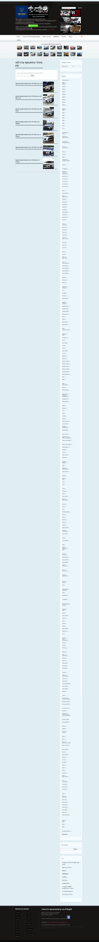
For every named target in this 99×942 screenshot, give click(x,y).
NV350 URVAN (65, 512)
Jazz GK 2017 (65, 273)
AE (63, 639)
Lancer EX (64, 423)
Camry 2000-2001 (66, 683)
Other (63, 547)
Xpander (64, 457)
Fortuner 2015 (65, 714)
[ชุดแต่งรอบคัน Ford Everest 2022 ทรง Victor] (46, 48)
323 (63, 335)
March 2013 (64, 500)
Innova (64, 731)
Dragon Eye (65, 314)
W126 (63, 91)
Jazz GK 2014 (65, 270)
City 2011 (64, 202)
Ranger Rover (65, 603)
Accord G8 (64, 184)
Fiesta (63, 564)
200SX (63, 462)
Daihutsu (64, 548)
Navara (64, 504)
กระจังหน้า (64, 599)
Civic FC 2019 (65, 238)
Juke (63, 493)
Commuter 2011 (65, 701)
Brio (63, 190)
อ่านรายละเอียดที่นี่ (50, 29)
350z (63, 465)
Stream (64, 282)
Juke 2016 (64, 496)
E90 (63, 123)
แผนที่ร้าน (19, 40)
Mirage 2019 (65, 430)
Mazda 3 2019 (65, 369)
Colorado (64, 141)
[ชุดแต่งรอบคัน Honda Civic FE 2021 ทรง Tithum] (46, 54)
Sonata (64, 295)
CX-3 (63, 340)
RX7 (63, 376)
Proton (64, 581)
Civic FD (64, 242)
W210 (63, 104)
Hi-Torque (64, 647)
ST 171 (64, 759)
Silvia (63, 517)
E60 (63, 120)
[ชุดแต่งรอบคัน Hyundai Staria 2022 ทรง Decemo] (66, 48)
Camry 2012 (64, 686)
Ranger (63, 574)
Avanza (64, 672)
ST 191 (64, 762)
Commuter (64, 698)
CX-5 (63, 348)
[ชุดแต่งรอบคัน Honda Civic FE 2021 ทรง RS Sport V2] (33, 54)
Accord (64, 172)
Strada (63, 449)
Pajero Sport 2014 (66, 437)
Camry (63, 675)
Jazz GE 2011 (65, 268)
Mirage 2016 (65, 427)
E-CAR (63, 416)
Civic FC (64, 237)
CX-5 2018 (64, 350)
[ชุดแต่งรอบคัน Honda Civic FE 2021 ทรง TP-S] (26, 54)
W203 (63, 102)
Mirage (64, 426)
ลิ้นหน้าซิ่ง (64, 834)
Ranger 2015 (64, 575)
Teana (63, 530)
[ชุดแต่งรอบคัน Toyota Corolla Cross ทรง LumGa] (79, 54)
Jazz (63, 262)
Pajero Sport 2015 (66, 444)
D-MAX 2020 (65, 311)
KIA (63, 328)
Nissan (64, 461)
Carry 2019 (64, 615)
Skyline (64, 519)
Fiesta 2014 (64, 565)
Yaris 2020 (64, 809)
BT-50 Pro (64, 337)
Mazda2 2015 (65, 371)
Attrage (64, 395)
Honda (64, 171)
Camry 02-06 (65, 676)
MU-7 (63, 316)
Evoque (64, 605)
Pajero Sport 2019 (66, 440)
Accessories (65, 80)
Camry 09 (64, 681)
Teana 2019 (64, 533)
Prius (63, 739)
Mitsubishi (64, 394)
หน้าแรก (18, 36)
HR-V (63, 257)
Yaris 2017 (64, 807)
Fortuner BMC (65, 722)
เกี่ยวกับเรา (64, 36)
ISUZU (63, 302)
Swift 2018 (64, 628)
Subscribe (81, 36)
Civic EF (64, 224)
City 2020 (64, 209)
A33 (63, 484)
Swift (63, 626)
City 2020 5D (65, 212)
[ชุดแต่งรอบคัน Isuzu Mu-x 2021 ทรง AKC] (59, 48)
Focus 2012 (64, 570)
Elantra (64, 287)
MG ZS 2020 (65, 390)
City (63, 195)
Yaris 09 (64, 799)
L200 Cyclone (65, 421)
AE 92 (63, 645)
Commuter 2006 (65, 699)
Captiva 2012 (65, 137)
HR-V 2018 (64, 258)
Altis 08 (64, 658)
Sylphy (64, 525)
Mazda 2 (64, 356)
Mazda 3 (64, 358)
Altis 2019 (64, 668)
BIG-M (63, 475)
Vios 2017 (64, 789)
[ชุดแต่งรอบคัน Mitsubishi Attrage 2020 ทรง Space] (73, 54)
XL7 (63, 633)
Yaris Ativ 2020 (65, 814)
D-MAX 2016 (65, 308)
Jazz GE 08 (64, 265)
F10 (63, 125)
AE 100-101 (64, 640)
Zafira (63, 164)
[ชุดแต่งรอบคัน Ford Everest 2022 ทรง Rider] (26, 48)
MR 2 (63, 736)
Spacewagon (65, 447)
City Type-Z (64, 217)
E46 (63, 118)
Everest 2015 (65, 557)
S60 (63, 826)
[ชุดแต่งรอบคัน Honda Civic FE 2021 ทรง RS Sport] (39, 54)
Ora (63, 544)
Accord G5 (64, 176)
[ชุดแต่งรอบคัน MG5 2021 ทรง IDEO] (59, 54)
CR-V (63, 251)
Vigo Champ (65, 776)
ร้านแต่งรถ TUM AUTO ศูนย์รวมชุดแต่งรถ (31, 36)
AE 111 (63, 642)
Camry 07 (64, 678)
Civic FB (64, 235)
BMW (63, 109)
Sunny (63, 522)
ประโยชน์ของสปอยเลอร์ (67, 891)
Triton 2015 (65, 454)
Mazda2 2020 (65, 374)
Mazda (64, 334)
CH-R (63, 695)
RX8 (63, 379)
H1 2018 (64, 293)
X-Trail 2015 (65, 540)
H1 (62, 290)
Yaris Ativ (64, 812)
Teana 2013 (64, 531)
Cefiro (63, 478)
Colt (63, 413)
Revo (63, 741)
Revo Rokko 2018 (66, 742)
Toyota (64, 638)
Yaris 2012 (64, 802)
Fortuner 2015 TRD (66, 715)
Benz (63, 82)
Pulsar (63, 514)
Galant (63, 418)
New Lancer (65, 434)
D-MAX (64, 303)
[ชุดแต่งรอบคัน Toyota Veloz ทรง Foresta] (19, 48)
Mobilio (64, 277)
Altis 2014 (64, 663)
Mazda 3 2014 (65, 363)
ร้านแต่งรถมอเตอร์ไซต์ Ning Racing (53, 922)
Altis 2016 (64, 665)
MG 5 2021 (64, 384)
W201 (63, 97)
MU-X (63, 319)
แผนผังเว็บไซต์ (65, 883)
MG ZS (63, 387)
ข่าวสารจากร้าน (66, 831)
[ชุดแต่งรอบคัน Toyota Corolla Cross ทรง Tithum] (79, 48)
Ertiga (63, 623)
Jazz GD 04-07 (65, 263)
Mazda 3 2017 (65, 366)
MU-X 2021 (64, 324)
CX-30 (63, 345)
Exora (63, 582)
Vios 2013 (64, 786)
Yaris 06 (64, 797)
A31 (63, 479)
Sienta (63, 752)
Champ (64, 408)
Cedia (63, 405)
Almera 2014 (65, 469)
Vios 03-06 (64, 781)
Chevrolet (64, 132)
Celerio (64, 618)
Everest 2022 (65, 562)
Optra (63, 151)
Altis (63, 654)
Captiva (64, 136)
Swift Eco (64, 631)
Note (63, 506)
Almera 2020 (65, 471)
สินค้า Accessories (47, 36)
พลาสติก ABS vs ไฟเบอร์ (67, 888)
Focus (63, 569)
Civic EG (64, 227)
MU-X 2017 (64, 322)
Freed (63, 254)
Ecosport (64, 554)
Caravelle (64, 590)
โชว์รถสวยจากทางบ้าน (67, 894)
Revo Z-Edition (65, 745)
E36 (63, 115)
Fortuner (64, 713)
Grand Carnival (66, 329)
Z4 (62, 128)
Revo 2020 (64, 749)
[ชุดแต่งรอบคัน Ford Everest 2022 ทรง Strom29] (33, 48)
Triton (63, 452)
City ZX (63, 219)
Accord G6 (64, 178)
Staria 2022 (65, 298)
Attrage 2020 (65, 401)
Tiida (63, 537)
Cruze (63, 146)
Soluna (64, 757)
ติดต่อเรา (70, 36)
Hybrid (63, 691)
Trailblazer (64, 159)
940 (63, 824)
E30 (63, 110)
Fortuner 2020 (65, 719)
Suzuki (64, 609)
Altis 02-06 (64, 655)
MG (63, 383)
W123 (63, 86)
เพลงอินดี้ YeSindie (64, 922)
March (63, 499)
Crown (63, 710)
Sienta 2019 (65, 754)
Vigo (63, 775)
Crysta (63, 732)
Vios (63, 780)
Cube (63, 488)
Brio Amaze (65, 193)
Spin (63, 157)
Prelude (64, 280)
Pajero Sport (65, 436)
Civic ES (64, 232)
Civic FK (64, 247)
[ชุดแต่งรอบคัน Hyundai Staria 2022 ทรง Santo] (19, 54)
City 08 (63, 199)
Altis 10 (64, 660)
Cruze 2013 (64, 147)
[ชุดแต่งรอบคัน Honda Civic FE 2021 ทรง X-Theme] (53, 54)
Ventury (64, 772)
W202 (63, 99)
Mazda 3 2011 (65, 361)
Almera (64, 468)
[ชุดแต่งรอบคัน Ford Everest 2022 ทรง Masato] (39, 48)
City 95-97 (64, 214)
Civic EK (64, 230)
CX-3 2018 (64, 343)
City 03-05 (64, 196)
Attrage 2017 (65, 399)
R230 (63, 84)
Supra (63, 765)
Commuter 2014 (65, 704)
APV (63, 610)
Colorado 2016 (65, 142)
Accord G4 (64, 173)
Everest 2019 (65, 559)
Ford (63, 553)
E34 (63, 112)
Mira (63, 549)
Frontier (64, 491)
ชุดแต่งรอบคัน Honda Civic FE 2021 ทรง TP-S (29, 83)
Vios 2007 (64, 784)
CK (63, 410)
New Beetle (64, 595)
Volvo (63, 820)
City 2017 (64, 207)
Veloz (63, 770)
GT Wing (64, 168)
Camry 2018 (64, 688)
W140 (63, 94)
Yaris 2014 (64, 804)
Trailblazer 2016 (65, 160)
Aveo (63, 133)
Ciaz (63, 620)
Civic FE (64, 245)
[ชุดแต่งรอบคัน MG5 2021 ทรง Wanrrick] (66, 54)
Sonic (63, 154)
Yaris (63, 796)
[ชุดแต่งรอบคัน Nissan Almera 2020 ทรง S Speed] (73, 48)
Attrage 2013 (65, 396)
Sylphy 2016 (65, 527)
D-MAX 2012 (65, 306)
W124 (63, 89)
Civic (63, 223)
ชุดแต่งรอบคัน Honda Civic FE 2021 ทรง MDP (29, 147)
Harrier (63, 726)
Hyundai (64, 286)
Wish (63, 793)
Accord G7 (64, 181)
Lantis (63, 353)
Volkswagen (65, 589)
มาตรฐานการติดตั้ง (66, 886)
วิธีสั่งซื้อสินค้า (56, 36)
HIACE (63, 728)
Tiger (63, 767)
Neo (63, 585)
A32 (63, 481)
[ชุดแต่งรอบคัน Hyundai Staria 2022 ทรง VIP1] (53, 48)
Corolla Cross (65, 708)
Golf (63, 592)
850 (63, 821)
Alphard (64, 651)
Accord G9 (64, 186)
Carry (63, 613)
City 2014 (64, 204)
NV (63, 509)
